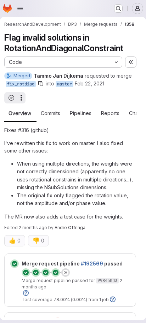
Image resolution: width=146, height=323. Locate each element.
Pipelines (80, 113)
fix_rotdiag (20, 84)
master (64, 84)
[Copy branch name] (40, 83)
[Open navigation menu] (20, 8)
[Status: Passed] (14, 263)
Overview (20, 113)
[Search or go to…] (118, 8)
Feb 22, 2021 (89, 83)
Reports (110, 113)
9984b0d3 (107, 280)
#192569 (92, 264)
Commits (50, 113)
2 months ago (33, 227)
